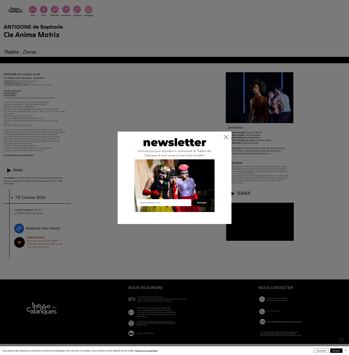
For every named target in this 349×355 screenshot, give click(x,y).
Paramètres (321, 350)
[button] (226, 137)
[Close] (345, 350)
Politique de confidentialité (146, 350)
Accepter (336, 350)
